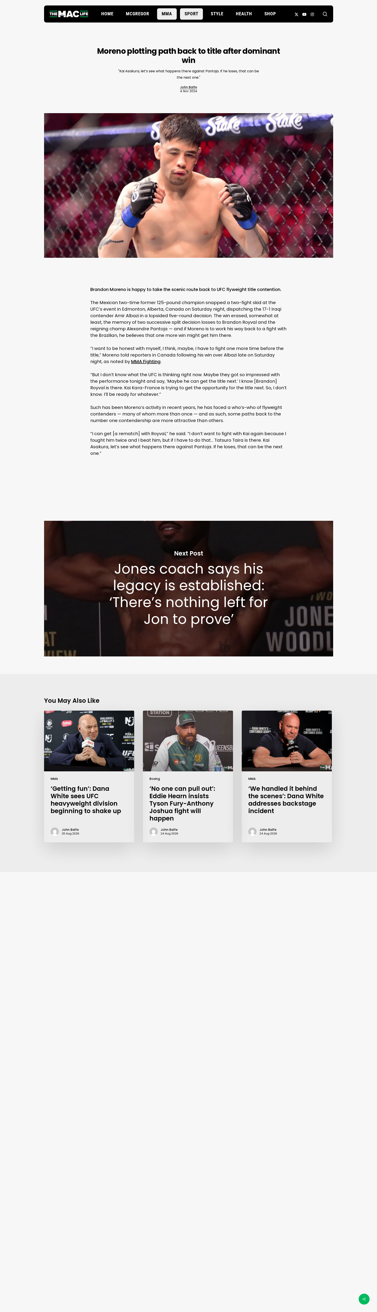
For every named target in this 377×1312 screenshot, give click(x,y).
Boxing (154, 779)
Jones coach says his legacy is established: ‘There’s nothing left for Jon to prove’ (188, 588)
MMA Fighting (146, 361)
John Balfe (188, 87)
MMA (54, 779)
